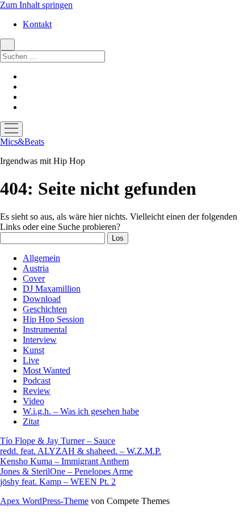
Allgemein (41, 258)
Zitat (31, 421)
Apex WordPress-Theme (44, 501)
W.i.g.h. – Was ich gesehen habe (81, 411)
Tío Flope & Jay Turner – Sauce (57, 441)
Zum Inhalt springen (36, 5)
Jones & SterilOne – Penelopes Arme (66, 471)
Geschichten (45, 309)
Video (33, 401)
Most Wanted (46, 370)
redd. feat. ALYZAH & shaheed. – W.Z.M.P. (80, 451)
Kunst (33, 350)
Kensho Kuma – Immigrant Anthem (64, 461)
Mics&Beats (22, 141)
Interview (40, 340)
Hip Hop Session (53, 319)
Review (37, 391)
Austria (36, 268)
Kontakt (37, 24)
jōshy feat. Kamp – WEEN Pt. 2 (58, 481)
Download (42, 299)
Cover (34, 278)
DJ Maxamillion (52, 288)
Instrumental (45, 329)
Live (31, 360)
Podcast (37, 380)
